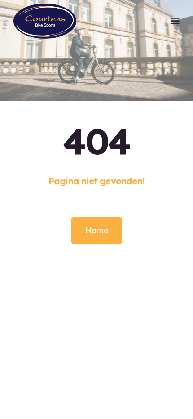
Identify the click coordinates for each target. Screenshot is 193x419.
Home (96, 230)
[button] (175, 21)
